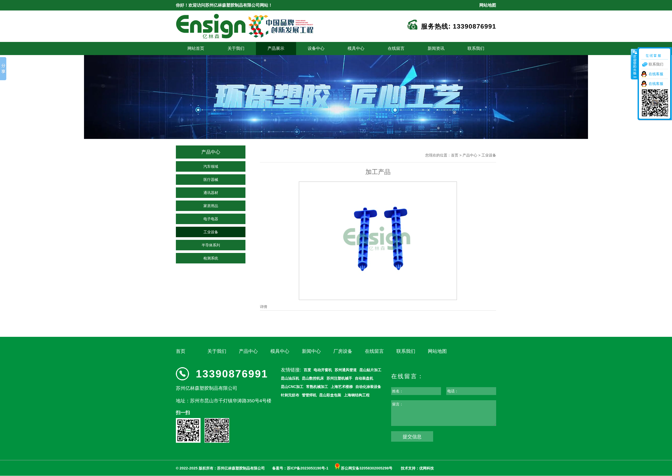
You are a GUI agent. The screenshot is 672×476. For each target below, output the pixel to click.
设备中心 (316, 48)
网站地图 (487, 5)
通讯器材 (210, 193)
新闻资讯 (436, 48)
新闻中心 (311, 351)
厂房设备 (342, 351)
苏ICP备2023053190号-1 (307, 468)
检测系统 (210, 258)
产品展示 (275, 48)
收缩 (634, 63)
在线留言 (396, 48)
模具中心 (356, 48)
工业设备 (210, 232)
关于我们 (236, 48)
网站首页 (195, 48)
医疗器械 (210, 179)
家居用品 (210, 206)
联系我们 (476, 48)
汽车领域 (210, 166)
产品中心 (470, 155)
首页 (454, 155)
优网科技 (426, 468)
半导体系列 (211, 245)
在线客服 (656, 74)
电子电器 (210, 219)
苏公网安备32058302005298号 (366, 468)
